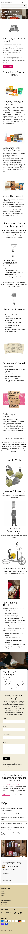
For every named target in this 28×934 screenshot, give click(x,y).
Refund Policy (4, 902)
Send (6, 758)
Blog (2, 895)
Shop (2, 891)
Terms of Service (5, 904)
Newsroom (4, 893)
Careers (3, 898)
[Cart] (22, 2)
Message (5, 742)
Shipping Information (6, 900)
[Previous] (21, 856)
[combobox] (14, 6)
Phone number (7, 734)
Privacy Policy (11, 764)
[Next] (24, 856)
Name (4, 718)
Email (4, 726)
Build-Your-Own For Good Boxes (16, 784)
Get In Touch (8, 66)
